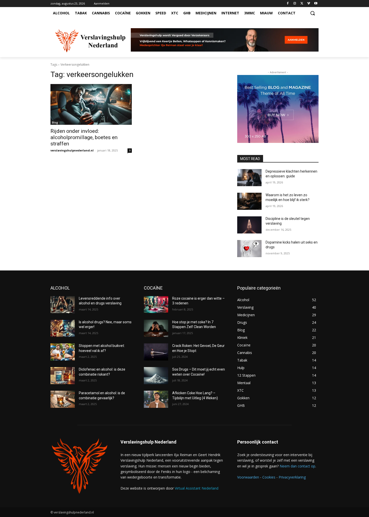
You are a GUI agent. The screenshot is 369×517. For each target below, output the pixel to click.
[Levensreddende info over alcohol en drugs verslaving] (62, 304)
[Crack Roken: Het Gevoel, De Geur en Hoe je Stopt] (156, 352)
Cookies (268, 477)
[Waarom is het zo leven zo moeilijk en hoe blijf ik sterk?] (249, 201)
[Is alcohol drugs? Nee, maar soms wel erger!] (62, 328)
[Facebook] (288, 4)
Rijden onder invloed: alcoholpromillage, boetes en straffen (83, 137)
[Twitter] (302, 4)
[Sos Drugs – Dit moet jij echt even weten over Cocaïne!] (156, 375)
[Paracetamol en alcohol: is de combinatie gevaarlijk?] (62, 399)
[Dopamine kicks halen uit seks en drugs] (249, 248)
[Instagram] (295, 4)
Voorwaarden (248, 477)
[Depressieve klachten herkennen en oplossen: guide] (249, 177)
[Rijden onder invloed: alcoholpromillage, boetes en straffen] (91, 104)
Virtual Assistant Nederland (196, 488)
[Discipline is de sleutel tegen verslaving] (249, 224)
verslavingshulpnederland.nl (72, 150)
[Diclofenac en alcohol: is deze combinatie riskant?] (62, 375)
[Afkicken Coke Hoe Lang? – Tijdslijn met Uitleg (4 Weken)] (156, 399)
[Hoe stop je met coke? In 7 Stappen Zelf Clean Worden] (156, 328)
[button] (312, 13)
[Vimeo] (309, 4)
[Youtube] (316, 4)
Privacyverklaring (292, 477)
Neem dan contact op (297, 466)
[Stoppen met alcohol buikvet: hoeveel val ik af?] (62, 352)
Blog (55, 122)
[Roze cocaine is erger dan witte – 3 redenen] (156, 304)
